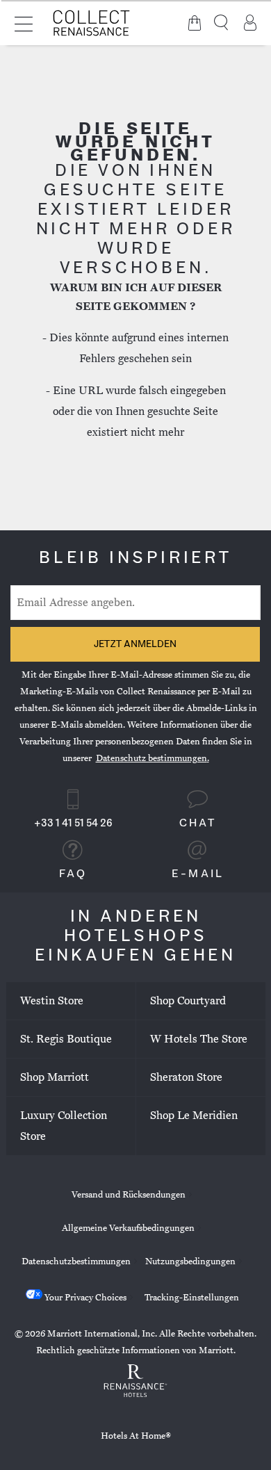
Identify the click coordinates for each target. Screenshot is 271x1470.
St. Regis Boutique (66, 1039)
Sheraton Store (186, 1077)
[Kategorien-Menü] (23, 22)
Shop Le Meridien (194, 1115)
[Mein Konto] (250, 23)
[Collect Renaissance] (91, 22)
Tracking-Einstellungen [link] (192, 1297)
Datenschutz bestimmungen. (152, 758)
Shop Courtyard (188, 1001)
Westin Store (51, 1001)
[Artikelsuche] (222, 23)
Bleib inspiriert (135, 558)
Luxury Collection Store (63, 1126)
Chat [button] (198, 823)
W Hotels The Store (198, 1039)
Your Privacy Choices (84, 1297)
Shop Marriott (54, 1077)
